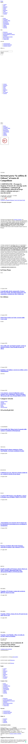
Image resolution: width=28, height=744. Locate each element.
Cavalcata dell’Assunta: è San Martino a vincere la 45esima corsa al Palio (13, 496)
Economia (5, 6)
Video (4, 11)
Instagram (5, 722)
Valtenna (5, 26)
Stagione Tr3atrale (17, 219)
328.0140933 (15, 656)
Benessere (5, 10)
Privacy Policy (6, 38)
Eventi (2, 405)
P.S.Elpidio (5, 19)
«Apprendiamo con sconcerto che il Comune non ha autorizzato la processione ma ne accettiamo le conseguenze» (14, 524)
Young (4, 9)
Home (2, 1)
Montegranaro (6, 23)
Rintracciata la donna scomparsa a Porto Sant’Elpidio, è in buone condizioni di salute (12, 450)
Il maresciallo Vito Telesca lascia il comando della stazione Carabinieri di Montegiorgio (14, 430)
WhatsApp (12, 660)
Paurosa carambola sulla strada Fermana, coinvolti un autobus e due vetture (12, 546)
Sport (4, 5)
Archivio (5, 13)
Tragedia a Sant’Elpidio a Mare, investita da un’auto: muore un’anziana (12, 635)
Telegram (12, 663)
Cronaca (5, 4)
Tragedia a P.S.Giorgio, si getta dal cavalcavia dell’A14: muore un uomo (13, 591)
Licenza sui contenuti (7, 33)
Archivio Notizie (4, 401)
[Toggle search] (2, 123)
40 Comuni (5, 92)
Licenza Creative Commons (15, 733)
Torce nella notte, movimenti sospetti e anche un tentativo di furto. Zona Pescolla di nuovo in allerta (13, 347)
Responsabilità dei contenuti (9, 34)
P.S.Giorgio (5, 21)
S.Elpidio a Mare (6, 20)
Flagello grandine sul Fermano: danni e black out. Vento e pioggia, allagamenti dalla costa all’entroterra (14, 570)
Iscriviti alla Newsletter (8, 36)
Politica (4, 8)
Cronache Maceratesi (7, 44)
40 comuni (5, 12)
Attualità (2, 402)
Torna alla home (4, 407)
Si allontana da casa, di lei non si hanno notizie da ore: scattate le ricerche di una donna (14, 473)
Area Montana (6, 24)
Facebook (5, 718)
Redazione (5, 32)
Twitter (4, 720)
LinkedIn (5, 721)
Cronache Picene (6, 43)
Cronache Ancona (7, 45)
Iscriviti (14, 727)
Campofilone (3, 403)
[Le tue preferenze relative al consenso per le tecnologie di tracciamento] (25, 741)
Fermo (4, 18)
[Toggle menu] (2, 54)
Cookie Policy (6, 39)
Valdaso (4, 25)
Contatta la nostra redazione (6, 649)
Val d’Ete (5, 27)
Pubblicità (5, 35)
